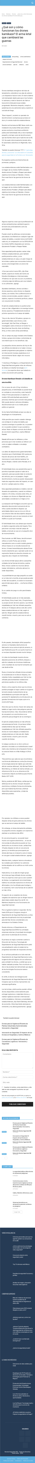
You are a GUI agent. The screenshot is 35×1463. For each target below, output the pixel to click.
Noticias (8, 14)
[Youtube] (27, 1439)
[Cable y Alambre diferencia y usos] (6, 1195)
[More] (25, 51)
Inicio (3, 14)
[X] (8, 51)
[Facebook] (4, 51)
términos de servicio (21, 1097)
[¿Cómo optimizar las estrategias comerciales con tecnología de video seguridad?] (6, 1248)
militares (21, 64)
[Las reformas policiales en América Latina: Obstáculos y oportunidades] (6, 1396)
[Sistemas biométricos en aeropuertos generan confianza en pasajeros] (6, 1205)
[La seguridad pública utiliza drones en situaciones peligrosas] (6, 1174)
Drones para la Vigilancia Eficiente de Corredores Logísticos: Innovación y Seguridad (15, 1041)
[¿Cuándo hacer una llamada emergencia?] (6, 1341)
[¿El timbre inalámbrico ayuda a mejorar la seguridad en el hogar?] (6, 1414)
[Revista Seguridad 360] (17, 3)
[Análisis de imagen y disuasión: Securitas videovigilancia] (6, 1285)
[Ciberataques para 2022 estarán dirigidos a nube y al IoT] (6, 1310)
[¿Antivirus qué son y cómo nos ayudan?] (6, 1319)
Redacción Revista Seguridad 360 (22, 1131)
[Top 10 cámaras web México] (6, 1266)
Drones (14, 14)
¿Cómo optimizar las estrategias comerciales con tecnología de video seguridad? (22, 1248)
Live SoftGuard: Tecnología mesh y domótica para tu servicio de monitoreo (23, 1405)
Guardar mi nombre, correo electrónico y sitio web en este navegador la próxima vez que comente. (17, 1089)
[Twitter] (27, 1433)
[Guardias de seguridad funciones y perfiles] (6, 1276)
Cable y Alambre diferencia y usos (23, 1193)
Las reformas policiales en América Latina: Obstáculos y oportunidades (21, 1395)
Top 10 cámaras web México (21, 1264)
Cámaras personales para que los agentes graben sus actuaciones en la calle (22, 1238)
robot (27, 64)
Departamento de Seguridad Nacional (12, 62)
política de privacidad (7, 1097)
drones (26, 62)
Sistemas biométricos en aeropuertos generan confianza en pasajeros (22, 1204)
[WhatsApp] (16, 51)
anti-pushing (15, 56)
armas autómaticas (25, 56)
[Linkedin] (12, 51)
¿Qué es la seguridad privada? (21, 1348)
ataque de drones (7, 59)
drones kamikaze (7, 64)
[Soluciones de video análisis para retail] (6, 1366)
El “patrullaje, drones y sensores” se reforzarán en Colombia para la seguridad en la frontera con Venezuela (17, 152)
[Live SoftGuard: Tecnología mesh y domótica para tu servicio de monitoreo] (6, 1405)
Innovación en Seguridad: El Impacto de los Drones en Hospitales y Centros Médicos (21, 1137)
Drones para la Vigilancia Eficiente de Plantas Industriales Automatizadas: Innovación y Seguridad (15, 1026)
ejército (15, 64)
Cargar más (17, 1212)
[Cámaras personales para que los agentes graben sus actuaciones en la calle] (6, 1239)
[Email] (21, 51)
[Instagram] (25, 1445)
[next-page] (6, 1158)
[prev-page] (3, 1158)
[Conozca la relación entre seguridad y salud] (6, 1257)
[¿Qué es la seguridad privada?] (6, 1350)
